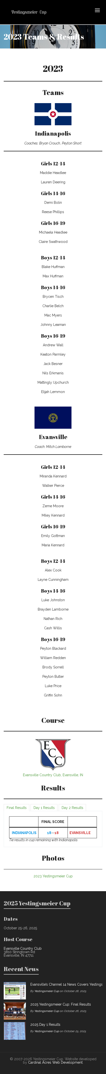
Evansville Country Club (23, 948)
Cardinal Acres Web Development (55, 1062)
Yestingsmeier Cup (47, 991)
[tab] (16, 807)
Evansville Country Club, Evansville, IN (53, 775)
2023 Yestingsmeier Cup (53, 876)
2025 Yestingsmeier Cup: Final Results (60, 1004)
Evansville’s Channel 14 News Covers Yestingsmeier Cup (65, 984)
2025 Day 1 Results (45, 1025)
